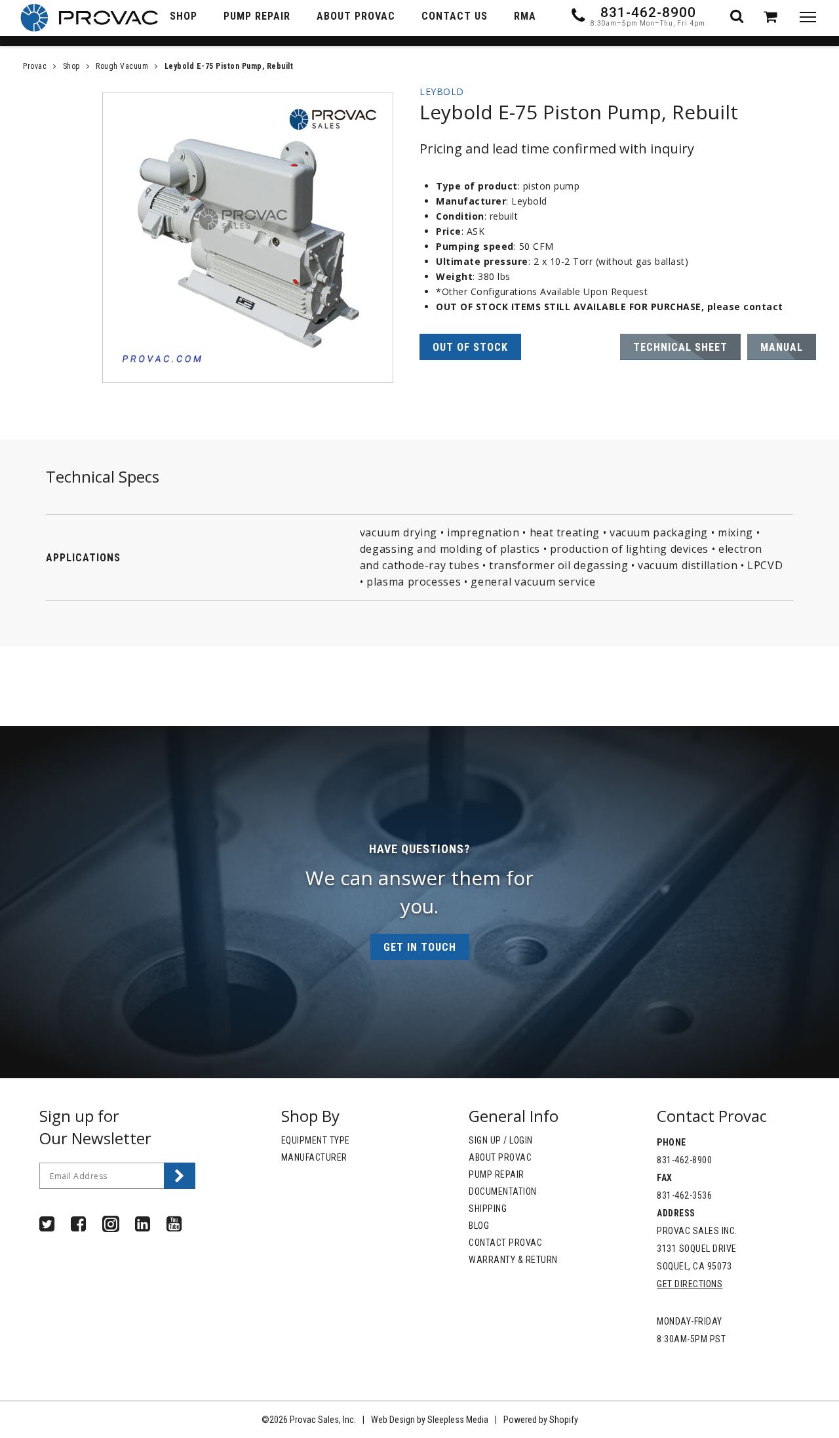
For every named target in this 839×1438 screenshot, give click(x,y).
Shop (71, 66)
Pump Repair (496, 1174)
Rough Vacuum (122, 66)
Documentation (503, 1191)
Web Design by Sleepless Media (429, 1419)
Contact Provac (505, 1242)
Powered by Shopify (540, 1419)
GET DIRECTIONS (689, 1284)
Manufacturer (314, 1157)
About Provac (500, 1157)
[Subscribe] (179, 1176)
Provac (35, 66)
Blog (479, 1225)
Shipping (488, 1208)
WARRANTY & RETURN (513, 1259)
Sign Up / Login (501, 1140)
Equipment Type (315, 1140)
